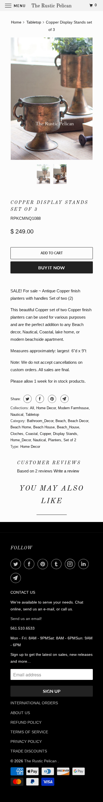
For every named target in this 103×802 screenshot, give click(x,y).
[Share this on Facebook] (39, 399)
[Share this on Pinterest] (51, 399)
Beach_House (68, 427)
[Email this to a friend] (64, 399)
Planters (54, 440)
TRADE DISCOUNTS (28, 751)
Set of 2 (69, 440)
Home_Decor (20, 440)
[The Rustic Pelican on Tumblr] (57, 564)
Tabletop (32, 414)
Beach (60, 421)
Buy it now (51, 267)
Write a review (66, 471)
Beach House (44, 427)
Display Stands (65, 434)
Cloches (16, 434)
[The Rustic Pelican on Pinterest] (44, 564)
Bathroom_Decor (40, 421)
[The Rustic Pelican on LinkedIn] (84, 564)
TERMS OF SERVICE (29, 732)
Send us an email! (26, 618)
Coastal (32, 434)
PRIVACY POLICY (26, 741)
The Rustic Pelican (41, 761)
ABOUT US (20, 713)
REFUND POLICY (25, 722)
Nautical (16, 414)
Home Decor (46, 408)
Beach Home (20, 427)
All (32, 408)
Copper (45, 434)
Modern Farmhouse (73, 408)
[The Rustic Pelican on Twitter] (16, 564)
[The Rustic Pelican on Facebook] (30, 564)
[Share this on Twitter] (27, 399)
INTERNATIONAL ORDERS (34, 703)
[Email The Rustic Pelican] (16, 578)
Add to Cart (52, 253)
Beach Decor (78, 421)
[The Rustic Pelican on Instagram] (71, 564)
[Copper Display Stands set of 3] (51, 98)
